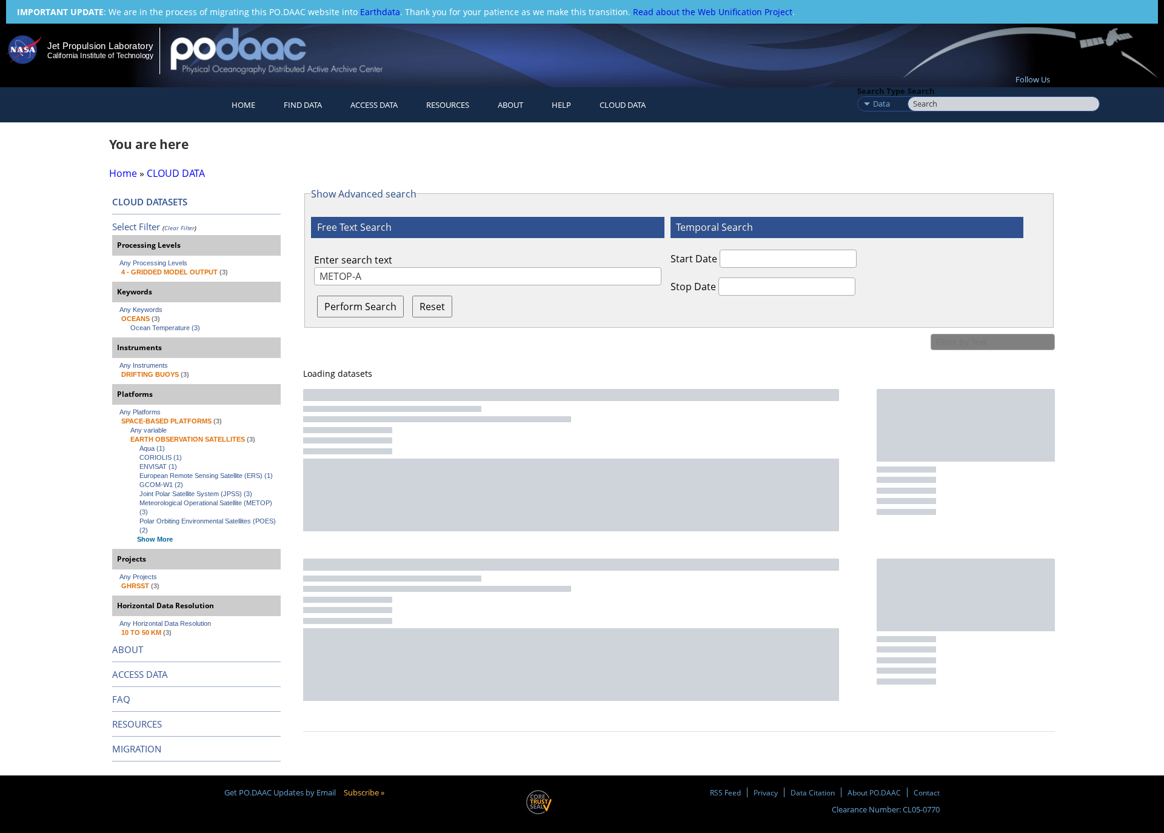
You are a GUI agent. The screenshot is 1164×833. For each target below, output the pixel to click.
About (510, 104)
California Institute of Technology (100, 55)
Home (243, 104)
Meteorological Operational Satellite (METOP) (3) (206, 507)
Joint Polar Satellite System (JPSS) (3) (195, 493)
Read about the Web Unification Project (712, 12)
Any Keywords (140, 309)
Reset (432, 306)
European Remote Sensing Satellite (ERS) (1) (206, 475)
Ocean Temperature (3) (165, 327)
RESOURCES (447, 104)
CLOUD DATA (623, 104)
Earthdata (380, 12)
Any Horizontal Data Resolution (165, 623)
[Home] (287, 50)
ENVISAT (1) (158, 466)
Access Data (374, 104)
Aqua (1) (152, 448)
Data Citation (813, 792)
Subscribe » (364, 792)
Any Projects (138, 576)
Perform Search (360, 306)
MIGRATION (136, 749)
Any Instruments (143, 365)
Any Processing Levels (153, 263)
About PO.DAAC (874, 792)
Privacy (766, 792)
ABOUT (127, 649)
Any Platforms (140, 412)
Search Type (881, 90)
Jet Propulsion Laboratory (100, 46)
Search (921, 90)
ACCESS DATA (140, 674)
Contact (927, 792)
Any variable (148, 430)
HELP (561, 104)
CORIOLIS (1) (160, 457)
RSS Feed (725, 792)
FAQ (121, 699)
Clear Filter (179, 228)
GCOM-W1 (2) (161, 484)
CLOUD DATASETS (149, 202)
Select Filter (136, 227)
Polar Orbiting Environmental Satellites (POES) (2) (208, 525)
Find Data (303, 104)
